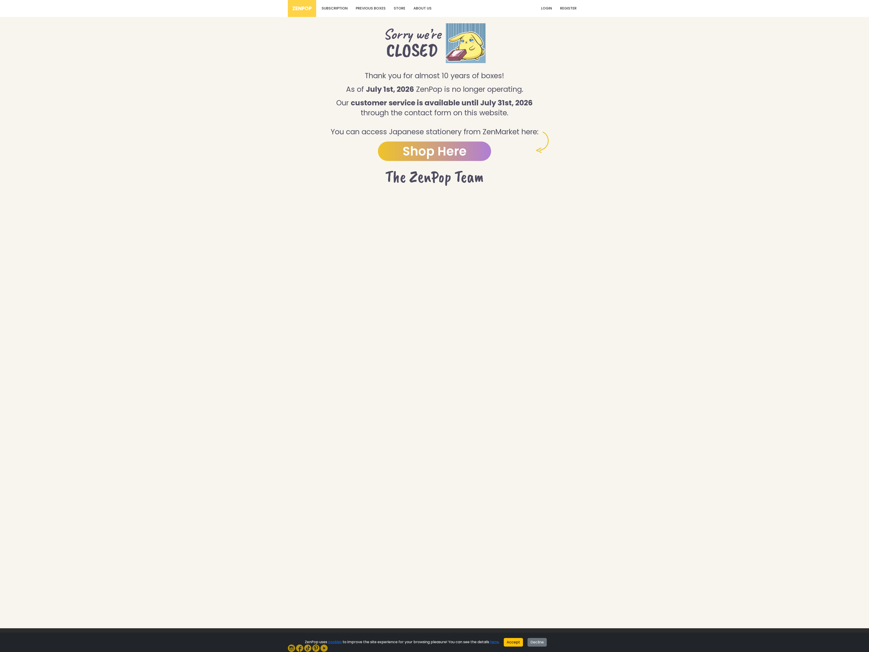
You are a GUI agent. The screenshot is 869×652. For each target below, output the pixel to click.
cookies (335, 642)
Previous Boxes (371, 8)
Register (568, 8)
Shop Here (435, 151)
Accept (513, 642)
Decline (537, 642)
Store (399, 8)
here (494, 642)
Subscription (335, 8)
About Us (422, 8)
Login (546, 8)
